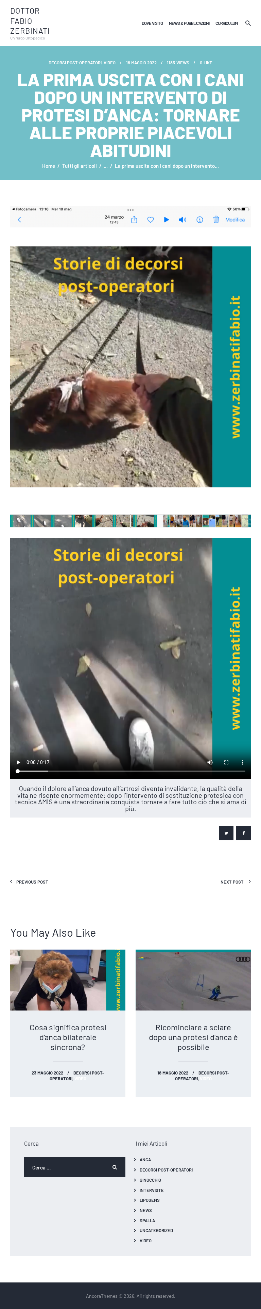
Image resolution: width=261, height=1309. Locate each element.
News (146, 1210)
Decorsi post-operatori (75, 62)
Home (48, 165)
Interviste (152, 1190)
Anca (145, 1159)
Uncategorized (156, 1230)
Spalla (147, 1220)
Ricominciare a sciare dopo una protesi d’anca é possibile (193, 1037)
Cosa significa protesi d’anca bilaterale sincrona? (68, 1037)
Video (146, 1240)
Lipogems (150, 1200)
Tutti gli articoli (79, 165)
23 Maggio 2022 (47, 1073)
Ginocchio (150, 1180)
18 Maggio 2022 (172, 1073)
